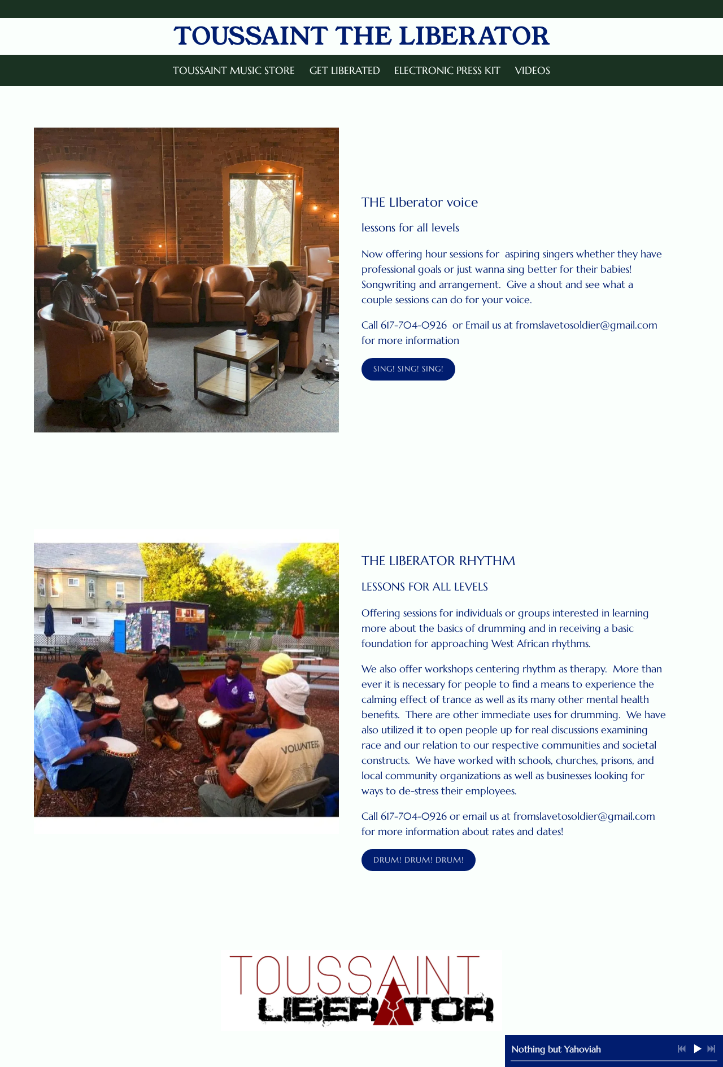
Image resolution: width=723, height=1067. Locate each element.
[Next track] (711, 1049)
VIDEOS (532, 70)
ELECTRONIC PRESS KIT (447, 70)
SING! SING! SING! (408, 369)
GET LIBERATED (345, 70)
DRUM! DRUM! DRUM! (418, 860)
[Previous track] (682, 1049)
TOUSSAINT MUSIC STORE (234, 70)
